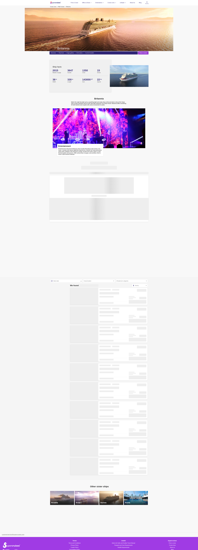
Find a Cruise (74, 2)
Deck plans (79, 53)
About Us (132, 2)
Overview (53, 53)
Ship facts (61, 53)
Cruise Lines (111, 2)
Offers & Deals (86, 2)
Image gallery (70, 53)
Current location (89, 53)
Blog (140, 2)
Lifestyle (122, 2)
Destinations (98, 2)
